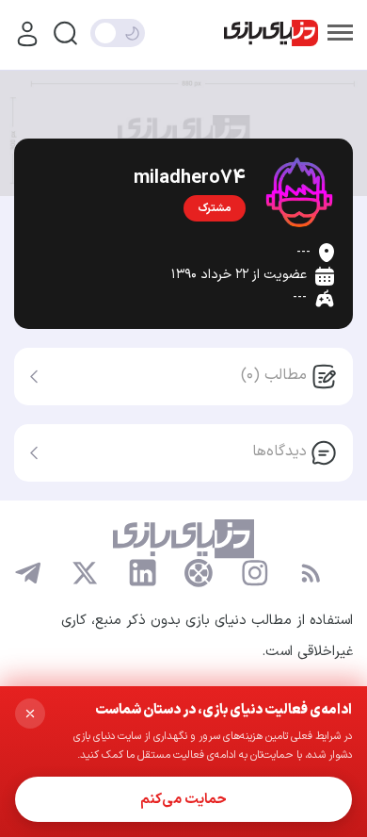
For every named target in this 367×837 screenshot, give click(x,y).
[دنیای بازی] (271, 33)
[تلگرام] (28, 573)
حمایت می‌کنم (183, 800)
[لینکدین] (142, 573)
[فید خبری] (310, 573)
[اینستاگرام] (255, 573)
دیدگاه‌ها (279, 451)
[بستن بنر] (30, 713)
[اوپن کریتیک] (198, 573)
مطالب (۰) (274, 375)
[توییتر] (85, 573)
